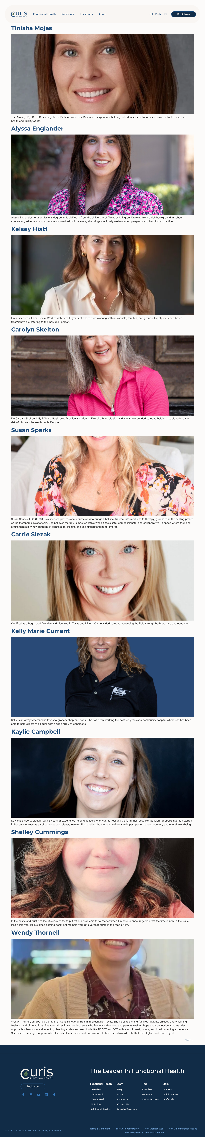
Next (189, 1040)
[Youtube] (38, 1094)
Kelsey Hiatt (29, 229)
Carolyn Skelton (35, 329)
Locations (86, 14)
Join (166, 1083)
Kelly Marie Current (40, 630)
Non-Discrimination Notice (183, 1128)
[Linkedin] (46, 1094)
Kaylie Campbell (35, 731)
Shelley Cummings (39, 831)
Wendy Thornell (35, 932)
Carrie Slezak (31, 534)
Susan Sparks (31, 430)
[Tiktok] (54, 1094)
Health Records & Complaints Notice (144, 1132)
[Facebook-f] (23, 1094)
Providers (68, 14)
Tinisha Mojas (31, 28)
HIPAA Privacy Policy (127, 1128)
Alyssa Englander (37, 128)
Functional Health (44, 14)
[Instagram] (31, 1094)
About (102, 14)
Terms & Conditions (100, 1128)
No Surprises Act (154, 1128)
